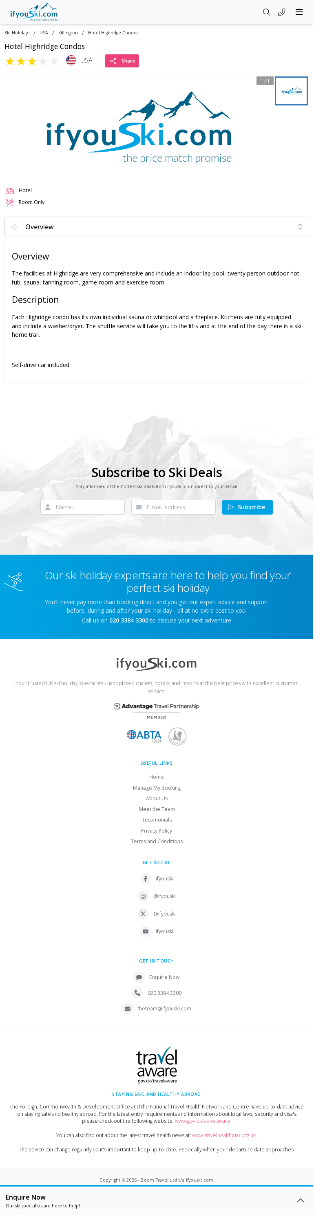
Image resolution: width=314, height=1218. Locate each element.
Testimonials (157, 819)
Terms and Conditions (157, 841)
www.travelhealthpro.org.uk (224, 1135)
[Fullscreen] (262, 167)
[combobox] (156, 227)
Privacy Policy (156, 830)
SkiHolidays (16, 33)
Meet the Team (157, 809)
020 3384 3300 (164, 993)
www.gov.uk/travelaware (202, 1120)
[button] (139, 127)
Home (156, 776)
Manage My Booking (157, 787)
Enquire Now (164, 977)
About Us (157, 798)
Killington (68, 33)
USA (44, 33)
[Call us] (281, 12)
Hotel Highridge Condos (113, 33)
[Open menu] (299, 12)
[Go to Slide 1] (291, 90)
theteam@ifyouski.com (164, 1008)
